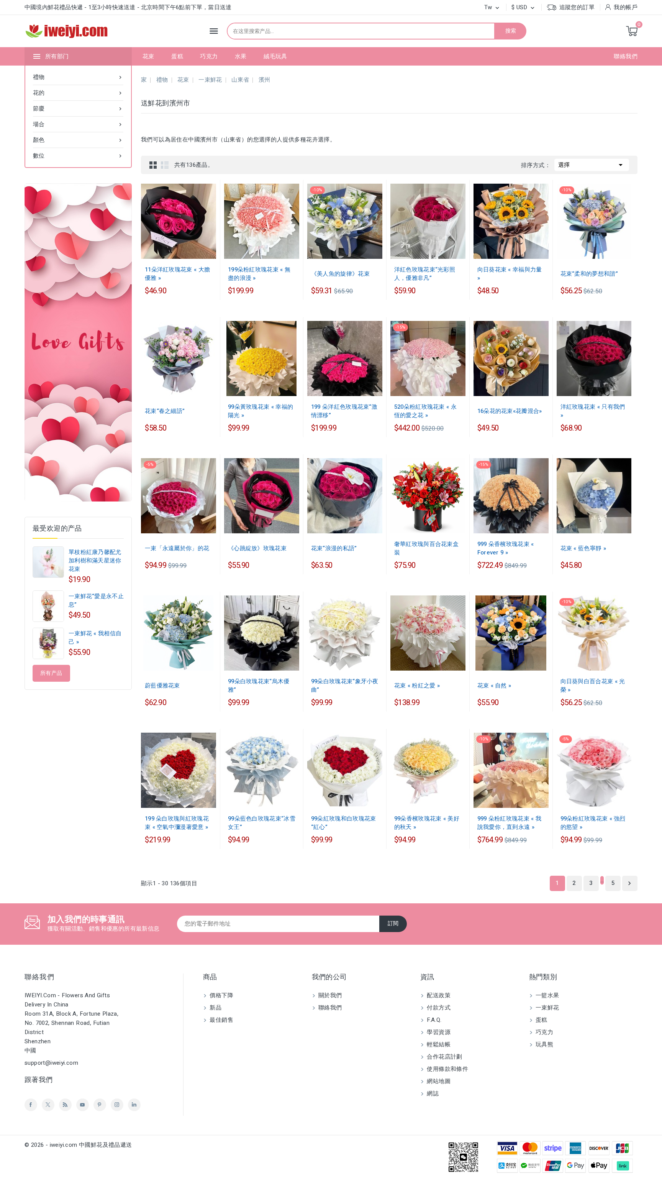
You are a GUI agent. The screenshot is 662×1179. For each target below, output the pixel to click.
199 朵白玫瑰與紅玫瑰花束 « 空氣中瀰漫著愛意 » (177, 822)
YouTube (82, 1104)
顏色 (78, 140)
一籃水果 (546, 995)
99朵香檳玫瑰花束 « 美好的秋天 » (426, 822)
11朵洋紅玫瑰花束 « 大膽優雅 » (177, 273)
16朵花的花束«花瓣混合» (509, 411)
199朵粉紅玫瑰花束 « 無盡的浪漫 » (259, 273)
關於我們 (329, 995)
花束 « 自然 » (494, 685)
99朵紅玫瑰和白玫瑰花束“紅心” (343, 822)
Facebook (31, 1104)
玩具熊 (544, 1044)
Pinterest (99, 1104)
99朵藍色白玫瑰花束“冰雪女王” (261, 822)
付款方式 (438, 1007)
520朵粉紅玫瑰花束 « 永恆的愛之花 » (425, 411)
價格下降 (220, 995)
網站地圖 (438, 1081)
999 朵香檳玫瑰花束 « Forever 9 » (505, 548)
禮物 (78, 77)
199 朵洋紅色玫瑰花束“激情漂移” (344, 411)
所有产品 (51, 673)
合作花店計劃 (443, 1056)
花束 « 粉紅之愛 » (417, 685)
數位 (78, 155)
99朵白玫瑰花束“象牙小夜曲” (345, 685)
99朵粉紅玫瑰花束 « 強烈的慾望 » (593, 822)
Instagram (117, 1104)
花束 (148, 56)
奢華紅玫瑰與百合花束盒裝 (426, 548)
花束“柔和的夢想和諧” (589, 274)
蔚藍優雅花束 (162, 685)
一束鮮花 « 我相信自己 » (95, 637)
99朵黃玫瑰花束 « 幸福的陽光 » (260, 411)
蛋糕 (177, 56)
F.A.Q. (433, 1020)
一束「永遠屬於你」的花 (177, 548)
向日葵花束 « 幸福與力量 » (509, 273)
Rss (65, 1104)
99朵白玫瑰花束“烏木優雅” (259, 685)
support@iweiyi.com (51, 1063)
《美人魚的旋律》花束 (340, 274)
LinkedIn (134, 1104)
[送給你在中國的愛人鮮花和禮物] (78, 342)
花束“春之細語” (165, 411)
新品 (214, 1007)
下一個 (629, 883)
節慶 (78, 108)
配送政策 (438, 995)
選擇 (591, 164)
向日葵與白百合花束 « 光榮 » (592, 685)
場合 (78, 124)
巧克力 (209, 56)
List (165, 165)
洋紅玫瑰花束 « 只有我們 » (592, 411)
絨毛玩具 (275, 56)
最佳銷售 (220, 1020)
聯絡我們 (625, 56)
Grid (153, 165)
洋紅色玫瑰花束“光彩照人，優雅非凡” (424, 273)
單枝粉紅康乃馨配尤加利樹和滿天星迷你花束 (95, 560)
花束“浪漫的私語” (334, 548)
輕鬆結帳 (438, 1044)
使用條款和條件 (446, 1069)
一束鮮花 (546, 1007)
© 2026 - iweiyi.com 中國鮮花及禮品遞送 (78, 1145)
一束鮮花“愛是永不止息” (96, 600)
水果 (241, 56)
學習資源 (438, 1032)
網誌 (432, 1093)
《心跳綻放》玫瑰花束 (257, 548)
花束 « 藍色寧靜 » (583, 548)
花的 (78, 93)
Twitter (48, 1104)
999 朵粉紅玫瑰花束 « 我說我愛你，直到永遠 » (509, 822)
